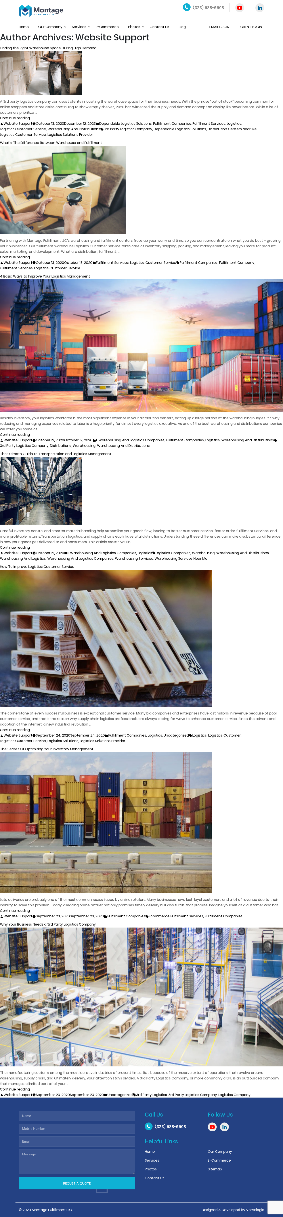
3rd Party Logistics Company (128, 129)
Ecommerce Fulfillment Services (176, 916)
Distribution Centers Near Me (232, 129)
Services (79, 26)
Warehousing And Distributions (74, 129)
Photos (134, 26)
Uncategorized (176, 735)
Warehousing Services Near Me (181, 558)
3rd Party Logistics (151, 1094)
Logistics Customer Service (23, 129)
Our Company (50, 26)
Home (24, 26)
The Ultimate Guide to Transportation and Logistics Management (55, 454)
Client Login (251, 26)
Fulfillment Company (236, 262)
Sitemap (215, 1169)
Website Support (18, 123)
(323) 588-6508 (208, 7)
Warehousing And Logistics (23, 558)
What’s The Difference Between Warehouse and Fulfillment (51, 143)
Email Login (219, 26)
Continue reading (15, 118)
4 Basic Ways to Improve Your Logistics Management (45, 276)
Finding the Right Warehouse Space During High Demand (48, 48)
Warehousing (84, 445)
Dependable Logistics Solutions (125, 123)
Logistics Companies (173, 553)
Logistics (234, 123)
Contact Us (159, 26)
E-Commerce (107, 26)
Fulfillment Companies (172, 123)
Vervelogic (255, 1209)
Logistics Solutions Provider (70, 134)
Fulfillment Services (209, 123)
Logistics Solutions (63, 740)
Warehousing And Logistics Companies (80, 558)
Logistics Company (234, 1094)
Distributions (60, 445)
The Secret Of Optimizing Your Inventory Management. (47, 749)
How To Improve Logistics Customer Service (37, 567)
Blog (182, 26)
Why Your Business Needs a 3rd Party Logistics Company (48, 924)
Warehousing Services (134, 558)
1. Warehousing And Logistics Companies (130, 440)
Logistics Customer (224, 735)
